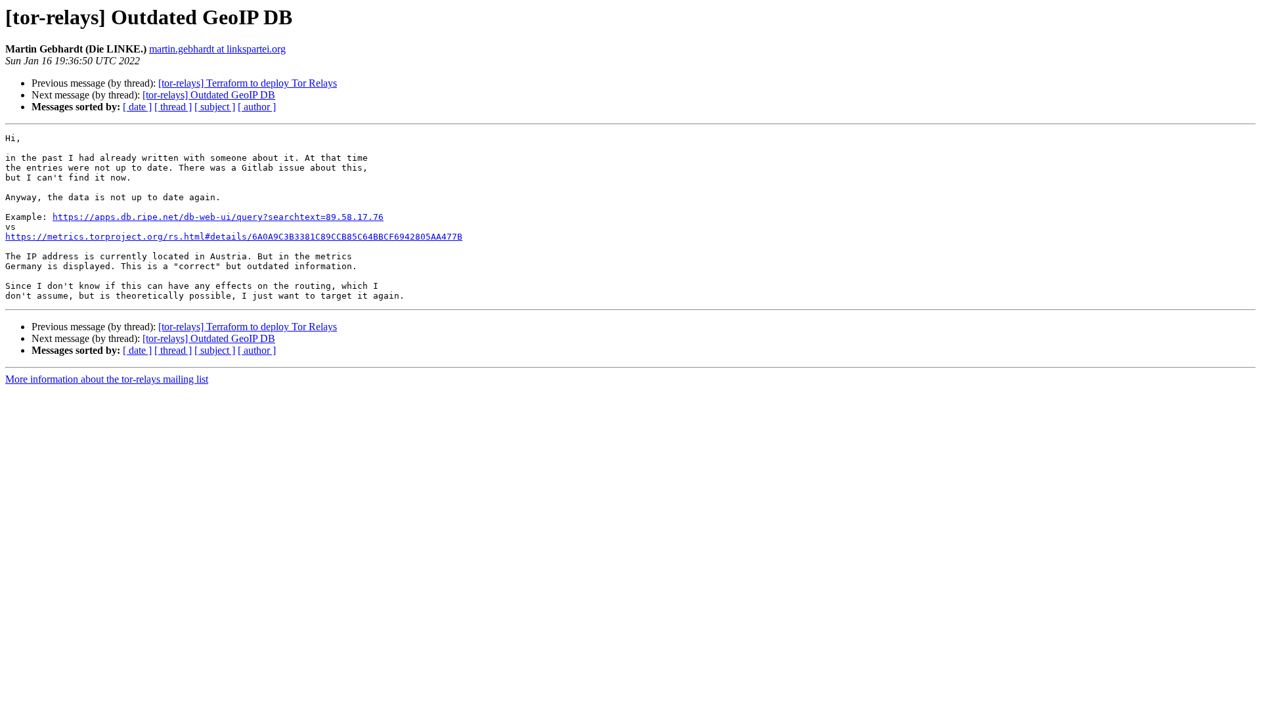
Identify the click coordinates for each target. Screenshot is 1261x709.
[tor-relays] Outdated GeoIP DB (209, 94)
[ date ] (137, 106)
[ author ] (257, 106)
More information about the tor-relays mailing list (106, 379)
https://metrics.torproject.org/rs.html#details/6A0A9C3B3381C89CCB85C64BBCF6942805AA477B (233, 237)
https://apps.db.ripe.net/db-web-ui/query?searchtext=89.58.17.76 (218, 217)
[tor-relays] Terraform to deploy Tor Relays (247, 83)
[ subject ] (214, 106)
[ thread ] (173, 106)
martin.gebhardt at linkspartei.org (217, 48)
